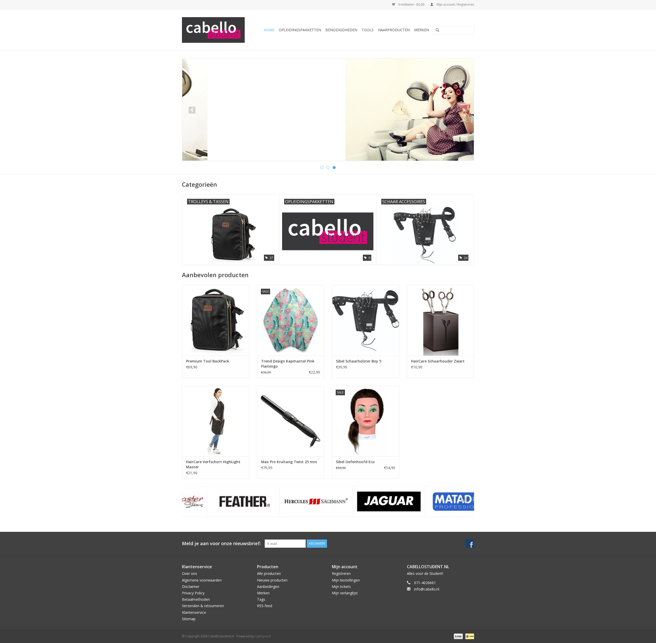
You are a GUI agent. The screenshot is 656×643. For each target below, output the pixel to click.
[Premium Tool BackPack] (215, 320)
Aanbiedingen (268, 586)
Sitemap (189, 618)
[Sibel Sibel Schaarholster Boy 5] (365, 320)
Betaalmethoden (196, 599)
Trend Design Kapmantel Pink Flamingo (287, 364)
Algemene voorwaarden (202, 580)
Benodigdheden (341, 29)
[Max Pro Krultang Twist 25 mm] (290, 421)
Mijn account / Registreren (455, 4)
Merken (421, 29)
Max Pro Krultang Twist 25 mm (289, 461)
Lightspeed (263, 636)
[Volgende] (463, 110)
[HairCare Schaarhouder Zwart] (440, 320)
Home (269, 29)
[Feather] (218, 501)
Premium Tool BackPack (207, 361)
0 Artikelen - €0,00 (411, 4)
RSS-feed (264, 605)
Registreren (341, 573)
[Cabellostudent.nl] (215, 30)
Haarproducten (394, 29)
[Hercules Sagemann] (291, 501)
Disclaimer (190, 586)
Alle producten (269, 573)
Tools (368, 29)
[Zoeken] (435, 30)
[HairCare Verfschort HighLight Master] (215, 421)
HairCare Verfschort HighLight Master (213, 464)
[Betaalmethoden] (458, 636)
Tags (261, 599)
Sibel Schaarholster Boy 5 (358, 361)
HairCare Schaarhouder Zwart (438, 361)
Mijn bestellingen (346, 580)
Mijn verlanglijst (345, 592)
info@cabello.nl (426, 589)
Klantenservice (194, 612)
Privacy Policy (193, 592)
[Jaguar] (364, 501)
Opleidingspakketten (300, 29)
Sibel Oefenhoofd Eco (355, 461)
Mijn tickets (341, 586)
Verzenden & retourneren (203, 605)
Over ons (189, 573)
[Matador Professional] (437, 501)
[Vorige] (192, 110)
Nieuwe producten (272, 580)
